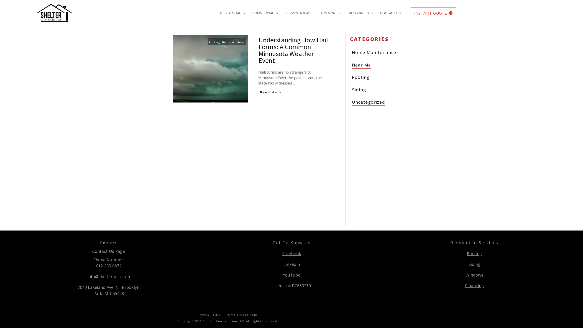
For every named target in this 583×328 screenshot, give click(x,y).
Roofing (214, 42)
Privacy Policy (209, 314)
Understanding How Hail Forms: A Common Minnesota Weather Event (293, 50)
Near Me (361, 65)
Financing (474, 285)
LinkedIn (291, 264)
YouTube (291, 275)
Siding (226, 42)
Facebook (291, 253)
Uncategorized (368, 102)
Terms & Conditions (241, 314)
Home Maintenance (374, 52)
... (294, 83)
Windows (238, 42)
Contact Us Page (108, 251)
